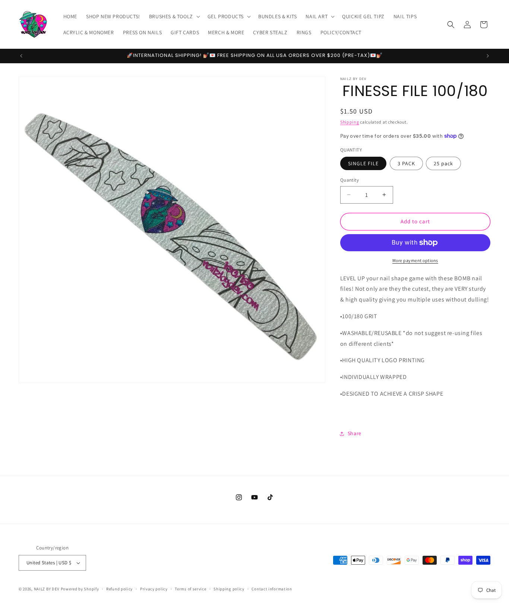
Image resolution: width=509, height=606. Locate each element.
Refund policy (119, 588)
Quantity (349, 180)
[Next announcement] (488, 56)
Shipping (349, 122)
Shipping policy (229, 588)
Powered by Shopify (80, 588)
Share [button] (354, 433)
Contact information (272, 588)
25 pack (443, 163)
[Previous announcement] (21, 56)
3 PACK (406, 163)
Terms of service (190, 588)
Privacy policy (154, 588)
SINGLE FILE (363, 163)
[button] (174, 16)
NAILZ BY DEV (47, 588)
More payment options (415, 260)
